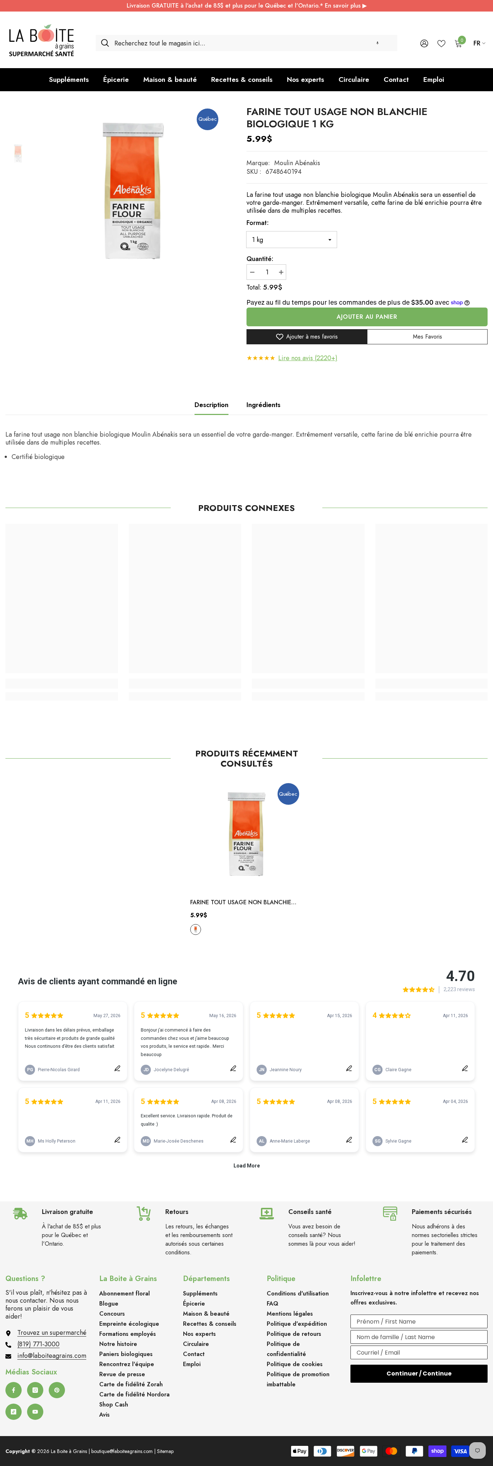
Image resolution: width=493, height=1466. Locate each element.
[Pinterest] (57, 1390)
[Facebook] (13, 1390)
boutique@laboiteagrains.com (122, 1451)
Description (211, 405)
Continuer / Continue (419, 1373)
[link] (61, 684)
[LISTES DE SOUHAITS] (441, 43)
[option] (133, 193)
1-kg (195, 929)
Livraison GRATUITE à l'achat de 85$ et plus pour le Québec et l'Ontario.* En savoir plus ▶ (247, 5)
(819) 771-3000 (38, 1344)
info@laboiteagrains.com (51, 1355)
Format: (258, 223)
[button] (377, 43)
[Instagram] (35, 1390)
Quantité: (260, 259)
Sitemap (165, 1451)
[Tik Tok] (13, 1412)
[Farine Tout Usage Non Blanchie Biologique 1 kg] (246, 836)
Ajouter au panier (367, 317)
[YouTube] (35, 1412)
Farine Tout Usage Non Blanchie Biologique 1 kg (240, 903)
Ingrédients (263, 405)
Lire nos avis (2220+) (307, 358)
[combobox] (253, 43)
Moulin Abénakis (297, 163)
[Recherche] (246, 43)
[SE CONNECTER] (424, 43)
